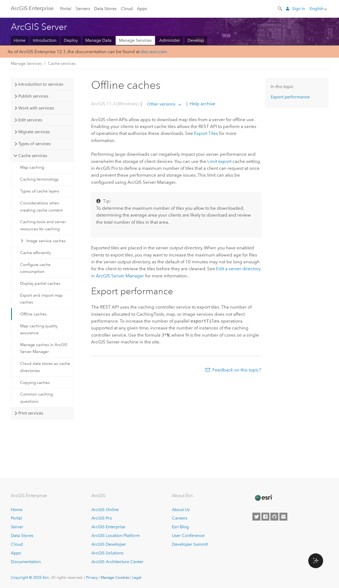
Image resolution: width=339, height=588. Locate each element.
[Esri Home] (263, 498)
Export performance (290, 96)
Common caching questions (36, 397)
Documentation (26, 561)
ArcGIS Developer (108, 544)
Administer (169, 40)
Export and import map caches (41, 299)
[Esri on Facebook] (265, 517)
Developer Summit (190, 544)
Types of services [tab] (34, 143)
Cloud (127, 8)
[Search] (280, 8)
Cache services (62, 63)
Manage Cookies (115, 577)
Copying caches (35, 382)
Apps (142, 8)
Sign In (298, 8)
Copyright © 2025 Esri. (30, 577)
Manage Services (135, 40)
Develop (196, 40)
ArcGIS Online (105, 509)
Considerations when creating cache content (41, 206)
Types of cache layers (39, 191)
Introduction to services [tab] (40, 84)
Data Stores (105, 8)
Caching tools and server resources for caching (43, 225)
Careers (179, 518)
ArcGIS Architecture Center (117, 561)
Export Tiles (206, 133)
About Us (181, 509)
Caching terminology (39, 179)
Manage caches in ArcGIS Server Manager (43, 348)
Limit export (219, 161)
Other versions (161, 104)
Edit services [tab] (30, 119)
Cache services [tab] (32, 155)
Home (19, 40)
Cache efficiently (35, 252)
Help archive (202, 104)
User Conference (188, 535)
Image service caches (46, 240)
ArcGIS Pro (101, 518)
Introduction (44, 40)
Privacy (92, 577)
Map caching (32, 167)
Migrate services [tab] (34, 131)
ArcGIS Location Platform (115, 535)
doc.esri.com (154, 51)
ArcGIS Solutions (107, 552)
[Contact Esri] (283, 517)
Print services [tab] (30, 413)
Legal (136, 577)
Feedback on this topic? (236, 370)
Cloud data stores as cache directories (45, 367)
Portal (65, 8)
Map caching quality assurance (38, 329)
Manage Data (98, 40)
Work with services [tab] (36, 108)
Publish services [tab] (33, 96)
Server (17, 526)
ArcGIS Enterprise (32, 8)
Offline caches (33, 314)
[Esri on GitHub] (274, 517)
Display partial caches (40, 283)
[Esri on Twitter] (256, 517)
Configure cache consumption (35, 268)
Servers (83, 8)
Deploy (71, 40)
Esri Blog (180, 526)
